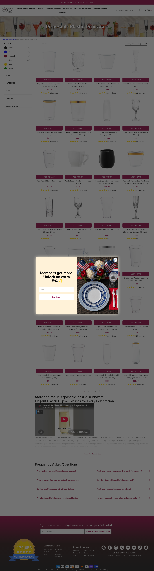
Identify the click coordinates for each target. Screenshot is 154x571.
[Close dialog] (115, 260)
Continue (56, 297)
